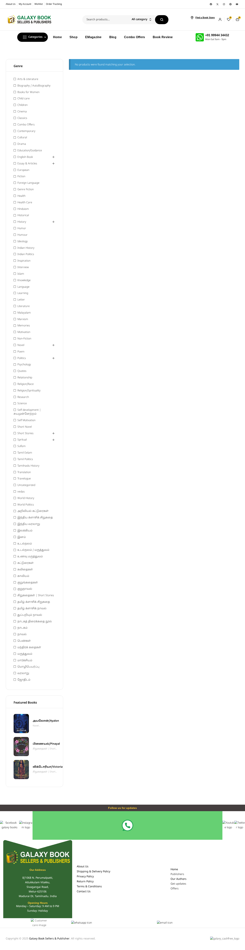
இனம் (21, 537)
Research (23, 397)
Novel (20, 345)
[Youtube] (237, 4)
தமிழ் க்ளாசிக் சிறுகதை (33, 602)
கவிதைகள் (25, 569)
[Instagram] (224, 4)
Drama (21, 144)
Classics (22, 118)
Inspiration (23, 261)
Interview (23, 267)
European (23, 170)
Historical (23, 215)
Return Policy (85, 881)
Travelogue (24, 478)
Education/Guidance (29, 150)
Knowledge (24, 280)
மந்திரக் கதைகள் (29, 647)
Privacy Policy (85, 876)
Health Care (24, 202)
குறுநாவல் (24, 589)
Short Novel (24, 427)
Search (161, 19)
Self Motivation (26, 420)
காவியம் (23, 576)
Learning (22, 293)
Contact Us (84, 891)
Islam (20, 274)
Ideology (22, 241)
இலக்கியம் (25, 530)
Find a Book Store (205, 17)
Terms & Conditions (89, 886)
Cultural (22, 137)
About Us (82, 866)
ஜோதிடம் (23, 680)
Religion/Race (25, 384)
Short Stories (25, 433)
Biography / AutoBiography (34, 85)
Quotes (21, 371)
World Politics (25, 504)
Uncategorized (26, 485)
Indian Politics (25, 254)
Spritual (22, 439)
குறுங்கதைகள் (27, 582)
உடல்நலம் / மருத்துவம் (33, 550)
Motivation (23, 332)
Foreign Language (28, 183)
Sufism (21, 446)
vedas (21, 491)
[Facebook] (211, 4)
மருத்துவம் (24, 654)
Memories (23, 325)
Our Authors (178, 879)
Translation (24, 472)
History (21, 222)
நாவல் (22, 634)
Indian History (25, 248)
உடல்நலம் (24, 543)
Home (174, 869)
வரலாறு (23, 673)
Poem (20, 351)
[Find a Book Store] (192, 17)
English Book (25, 157)
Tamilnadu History (28, 466)
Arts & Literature (27, 79)
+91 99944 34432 (217, 35)
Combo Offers (26, 124)
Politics (21, 358)
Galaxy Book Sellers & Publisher (49, 938)
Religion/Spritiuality (29, 390)
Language (23, 287)
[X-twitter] (217, 4)
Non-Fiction (24, 338)
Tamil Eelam (24, 452)
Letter (21, 299)
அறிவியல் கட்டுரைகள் (33, 511)
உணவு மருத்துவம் (30, 556)
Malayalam (24, 312)
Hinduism (23, 209)
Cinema (22, 111)
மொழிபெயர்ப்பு (28, 666)
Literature (23, 306)
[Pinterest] (230, 4)
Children (22, 105)
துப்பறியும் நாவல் (29, 615)
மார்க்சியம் (24, 660)
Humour (22, 235)
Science (22, 403)
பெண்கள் (24, 641)
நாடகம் (22, 628)
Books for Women (28, 92)
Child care (23, 98)
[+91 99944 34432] (199, 37)
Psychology (24, 364)
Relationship (24, 377)
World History (25, 498)
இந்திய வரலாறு (28, 524)
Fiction (21, 176)
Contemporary (26, 131)
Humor (21, 228)
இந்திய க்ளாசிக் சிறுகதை (35, 517)
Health (21, 196)
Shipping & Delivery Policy (93, 871)
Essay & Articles (27, 163)
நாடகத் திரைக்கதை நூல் (34, 621)
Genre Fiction (25, 189)
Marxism (22, 319)
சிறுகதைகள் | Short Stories (35, 595)
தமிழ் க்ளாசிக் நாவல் (32, 608)
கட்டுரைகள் (25, 563)
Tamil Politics (25, 459)
